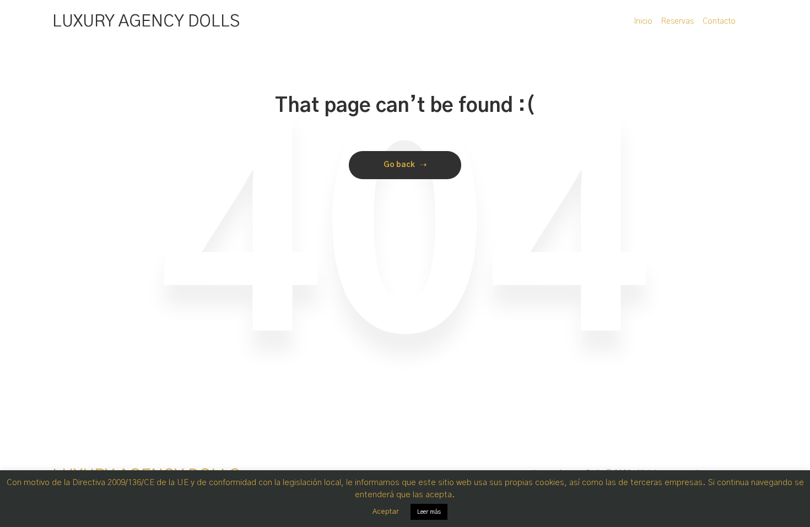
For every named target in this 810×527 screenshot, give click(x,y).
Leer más (429, 512)
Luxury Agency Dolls (146, 21)
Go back (399, 165)
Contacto (719, 21)
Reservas (677, 21)
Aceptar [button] (385, 511)
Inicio (643, 21)
